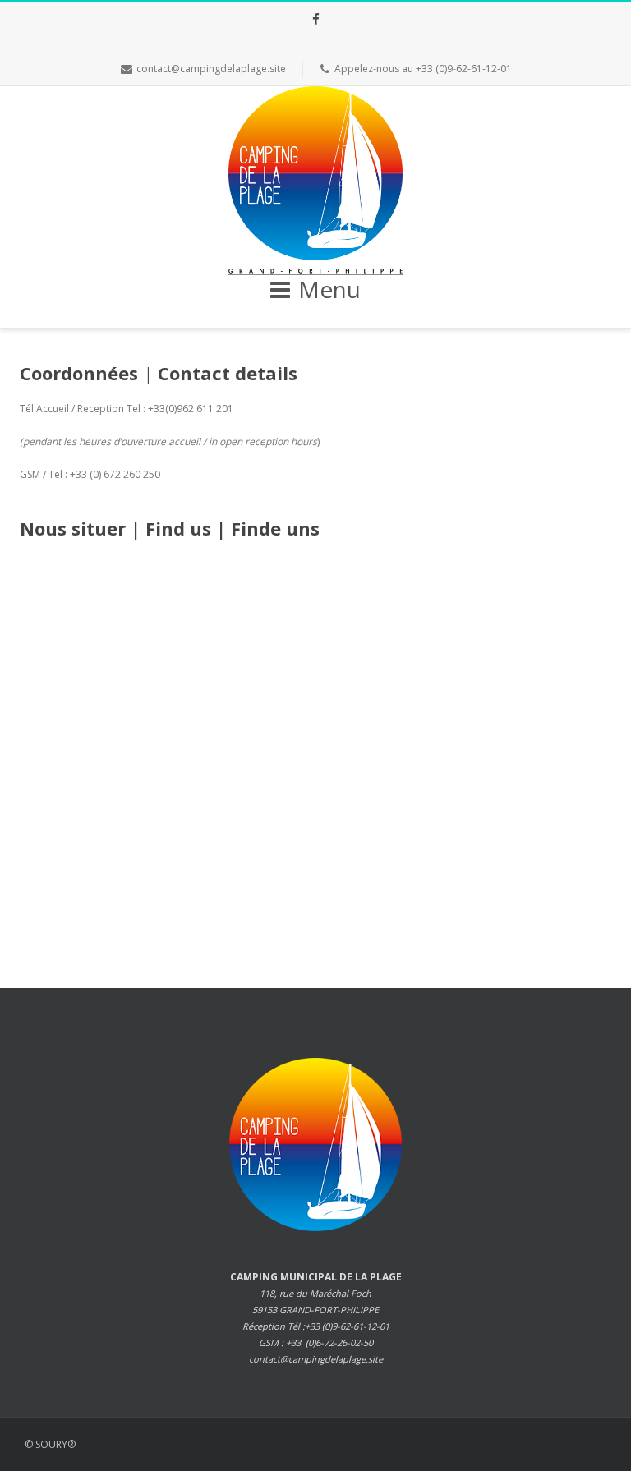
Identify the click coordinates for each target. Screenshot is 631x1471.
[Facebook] (315, 18)
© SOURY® (50, 1444)
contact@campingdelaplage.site (211, 69)
